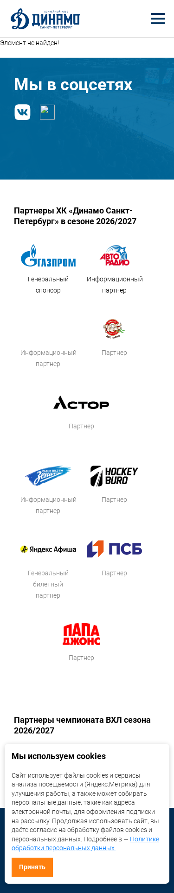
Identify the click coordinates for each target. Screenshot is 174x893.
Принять (32, 867)
